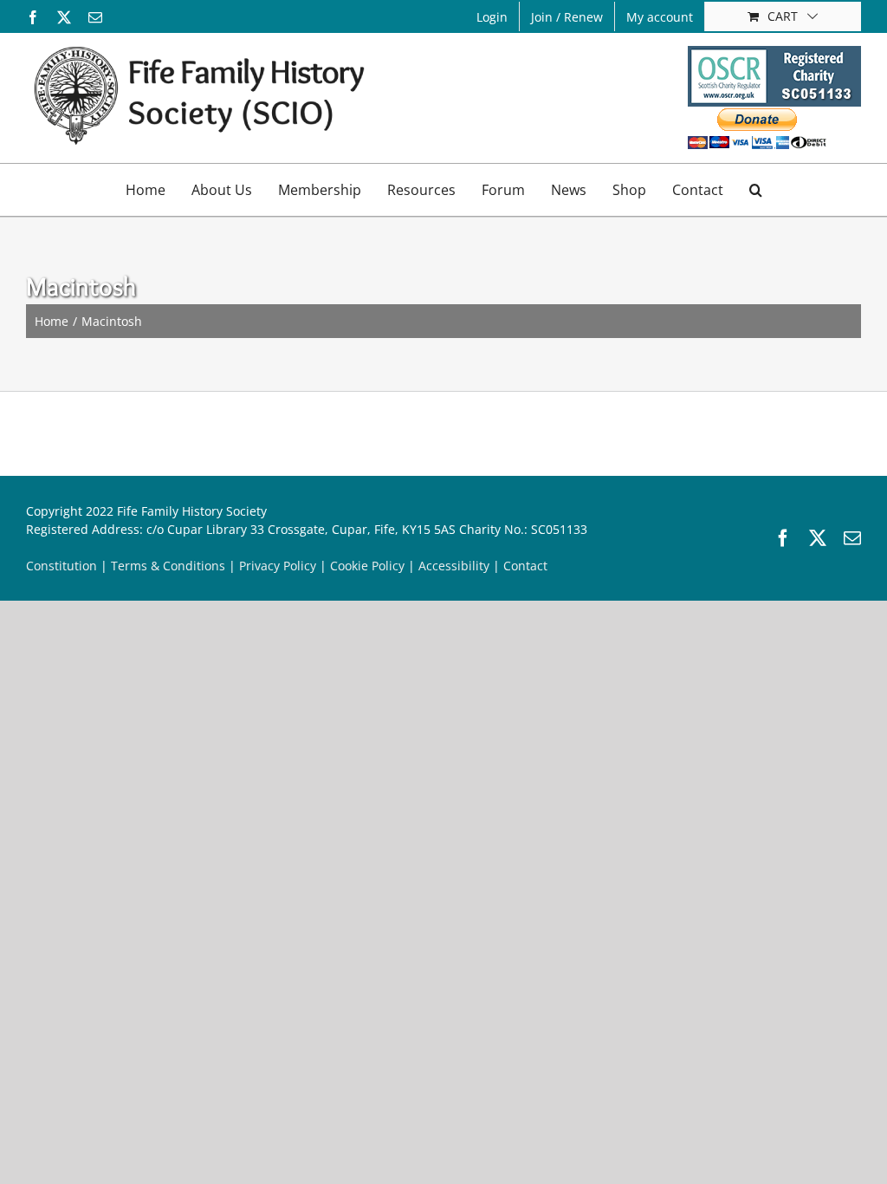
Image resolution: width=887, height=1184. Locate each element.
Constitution (61, 565)
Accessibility (453, 565)
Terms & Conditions (168, 565)
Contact (525, 565)
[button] (755, 190)
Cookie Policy (367, 565)
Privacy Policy (277, 565)
